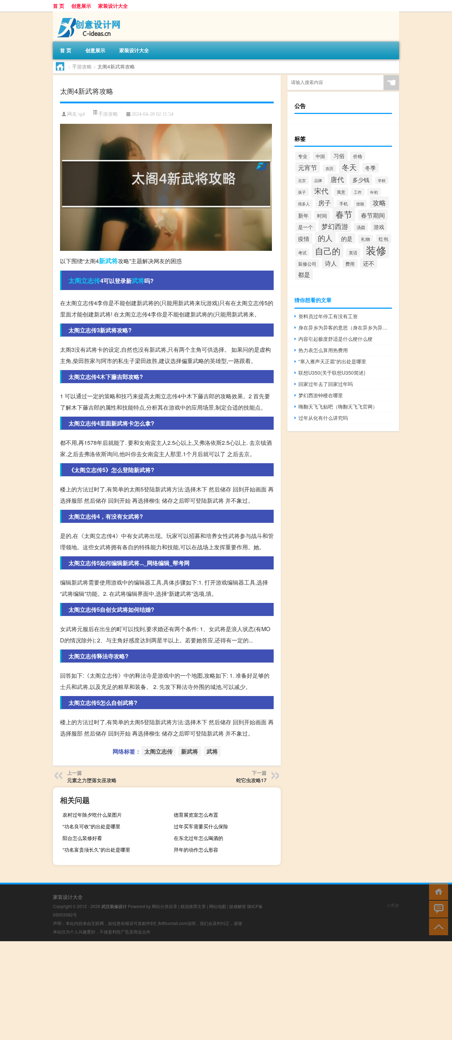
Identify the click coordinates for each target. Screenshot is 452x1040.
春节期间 (373, 215)
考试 (302, 252)
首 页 (58, 5)
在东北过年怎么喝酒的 (198, 837)
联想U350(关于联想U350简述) (331, 372)
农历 (329, 168)
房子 (324, 202)
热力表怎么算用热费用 (323, 349)
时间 (322, 215)
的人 (325, 237)
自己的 (327, 250)
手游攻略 (82, 66)
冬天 (349, 167)
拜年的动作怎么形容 (196, 849)
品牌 (318, 180)
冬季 (370, 167)
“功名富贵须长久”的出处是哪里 (96, 849)
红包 (383, 238)
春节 (343, 214)
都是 (304, 274)
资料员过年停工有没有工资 (328, 316)
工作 (358, 192)
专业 (302, 156)
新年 (303, 215)
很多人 (304, 203)
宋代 (321, 191)
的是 (346, 238)
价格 (357, 156)
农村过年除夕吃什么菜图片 (92, 814)
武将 (138, 280)
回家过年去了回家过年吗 (325, 383)
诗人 (331, 263)
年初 (374, 192)
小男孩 (392, 905)
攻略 (379, 202)
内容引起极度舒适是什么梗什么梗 (335, 338)
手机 (343, 203)
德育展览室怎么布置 (196, 814)
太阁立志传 (84, 280)
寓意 (341, 192)
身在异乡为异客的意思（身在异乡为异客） (345, 327)
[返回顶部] (437, 926)
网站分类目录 (164, 906)
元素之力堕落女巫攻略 (92, 780)
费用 (350, 263)
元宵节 (307, 167)
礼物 (365, 239)
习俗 (339, 155)
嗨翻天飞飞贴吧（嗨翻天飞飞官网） (337, 406)
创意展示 (81, 5)
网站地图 (217, 906)
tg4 (81, 114)
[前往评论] (437, 909)
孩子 (302, 192)
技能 (360, 203)
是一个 (305, 226)
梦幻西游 (334, 226)
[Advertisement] (212, 990)
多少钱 (360, 179)
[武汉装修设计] (90, 13)
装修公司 (307, 263)
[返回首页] (437, 891)
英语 (353, 252)
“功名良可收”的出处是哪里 (91, 826)
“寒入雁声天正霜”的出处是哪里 (332, 361)
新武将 (108, 260)
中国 (320, 156)
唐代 (337, 179)
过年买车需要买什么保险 (201, 826)
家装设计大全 (113, 5)
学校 (382, 180)
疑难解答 (237, 906)
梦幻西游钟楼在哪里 (320, 395)
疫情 (303, 238)
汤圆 (361, 227)
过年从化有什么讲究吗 (323, 417)
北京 (302, 180)
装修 (376, 249)
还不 (368, 263)
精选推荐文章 (193, 906)
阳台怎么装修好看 (82, 837)
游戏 (379, 226)
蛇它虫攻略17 (251, 780)
